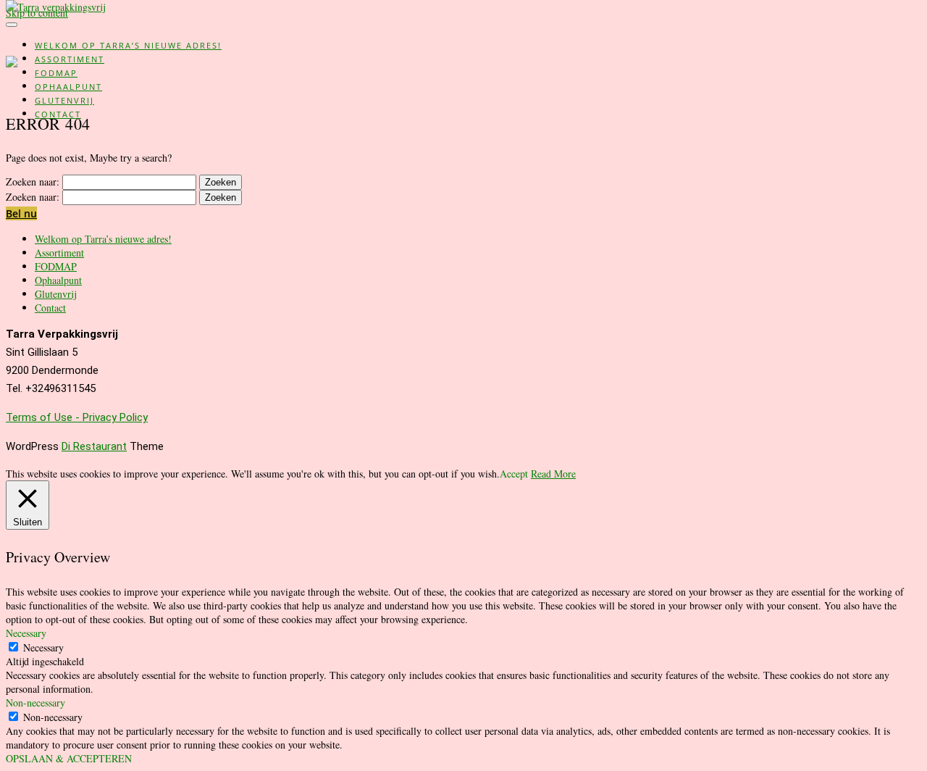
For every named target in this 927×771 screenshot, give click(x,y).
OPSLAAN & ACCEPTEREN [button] (69, 758)
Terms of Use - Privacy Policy (77, 417)
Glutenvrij (64, 100)
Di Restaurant (94, 446)
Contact (58, 114)
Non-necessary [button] (35, 702)
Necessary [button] (26, 633)
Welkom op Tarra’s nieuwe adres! (128, 45)
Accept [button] (514, 473)
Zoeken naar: (32, 181)
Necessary (43, 647)
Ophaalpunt (68, 86)
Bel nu (21, 213)
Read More (553, 473)
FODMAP (56, 72)
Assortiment (69, 59)
